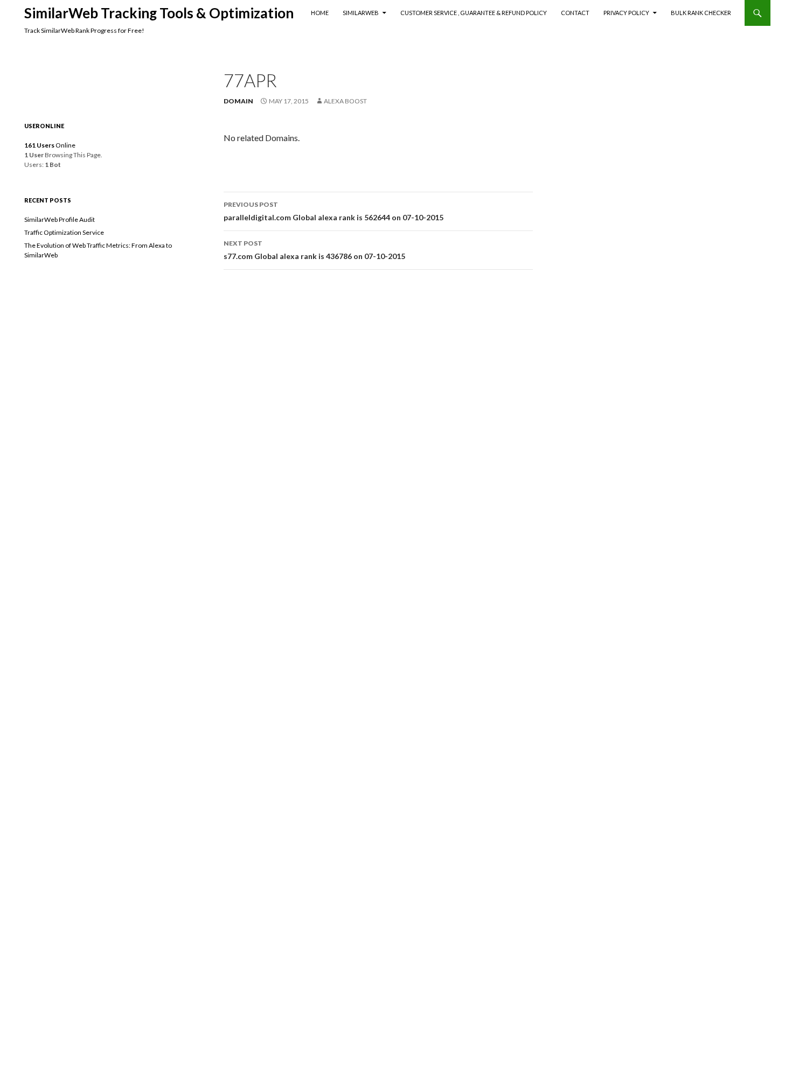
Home (320, 12)
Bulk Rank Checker (701, 12)
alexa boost (345, 101)
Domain (238, 101)
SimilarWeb (361, 12)
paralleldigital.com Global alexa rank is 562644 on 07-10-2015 (333, 211)
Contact (575, 12)
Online (49, 145)
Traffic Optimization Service (64, 232)
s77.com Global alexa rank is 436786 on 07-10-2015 (314, 250)
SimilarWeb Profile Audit (59, 219)
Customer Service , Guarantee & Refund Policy (473, 12)
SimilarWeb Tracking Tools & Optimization (159, 13)
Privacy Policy (626, 12)
